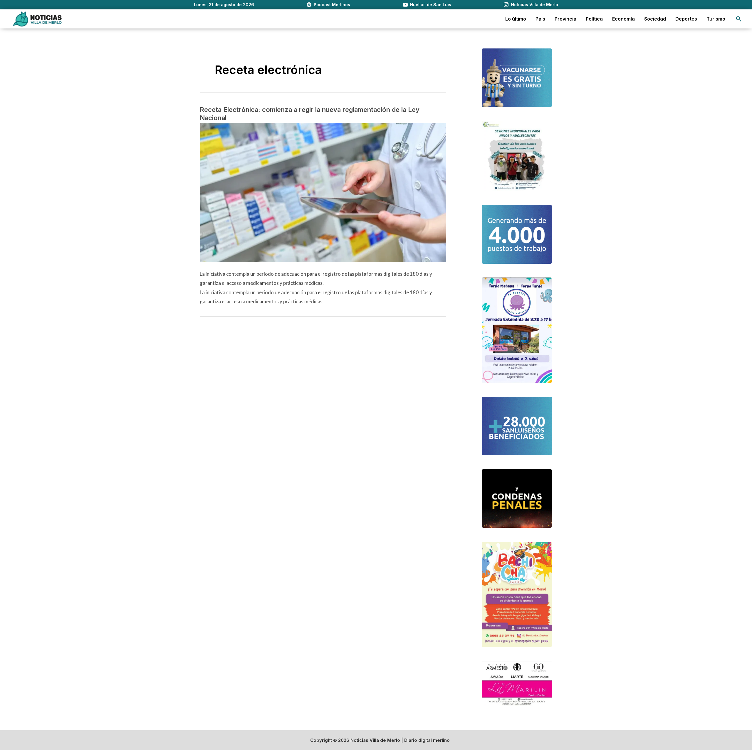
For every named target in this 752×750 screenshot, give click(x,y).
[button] (739, 19)
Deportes (686, 19)
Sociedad (655, 19)
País (540, 19)
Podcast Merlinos (332, 4)
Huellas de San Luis (430, 4)
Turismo (715, 19)
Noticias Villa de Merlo (534, 4)
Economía (623, 19)
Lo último (515, 19)
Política (594, 19)
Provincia (565, 19)
